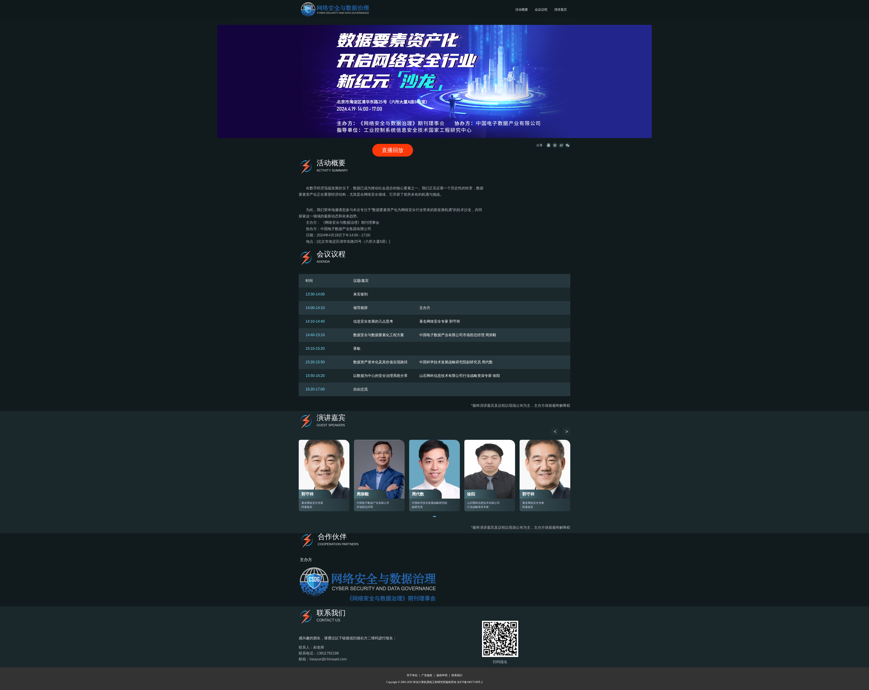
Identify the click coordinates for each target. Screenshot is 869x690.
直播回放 (392, 150)
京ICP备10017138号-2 (470, 682)
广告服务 (427, 675)
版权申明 (442, 675)
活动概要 (521, 9)
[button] (555, 431)
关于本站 (412, 675)
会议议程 (541, 9)
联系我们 (456, 675)
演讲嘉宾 (560, 9)
